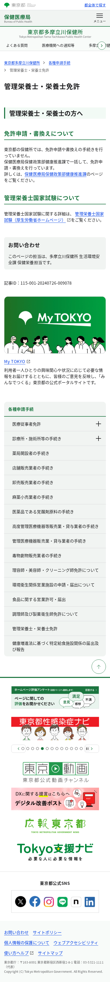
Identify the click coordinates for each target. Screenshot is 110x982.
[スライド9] (61, 748)
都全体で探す (95, 4)
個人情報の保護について (26, 942)
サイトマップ (50, 953)
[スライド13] (81, 748)
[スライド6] (47, 748)
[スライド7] (52, 748)
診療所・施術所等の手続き (36, 438)
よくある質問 (17, 45)
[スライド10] (66, 748)
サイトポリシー (47, 932)
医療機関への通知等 (58, 45)
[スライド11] (71, 748)
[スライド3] (32, 748)
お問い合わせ (16, 932)
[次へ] (92, 749)
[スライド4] (37, 748)
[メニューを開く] (99, 18)
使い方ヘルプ (16, 953)
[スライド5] (42, 748)
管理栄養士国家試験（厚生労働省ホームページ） (54, 217)
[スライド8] (57, 748)
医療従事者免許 (26, 424)
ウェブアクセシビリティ (75, 942)
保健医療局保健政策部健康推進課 (55, 174)
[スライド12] (76, 748)
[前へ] (18, 749)
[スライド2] (27, 748)
